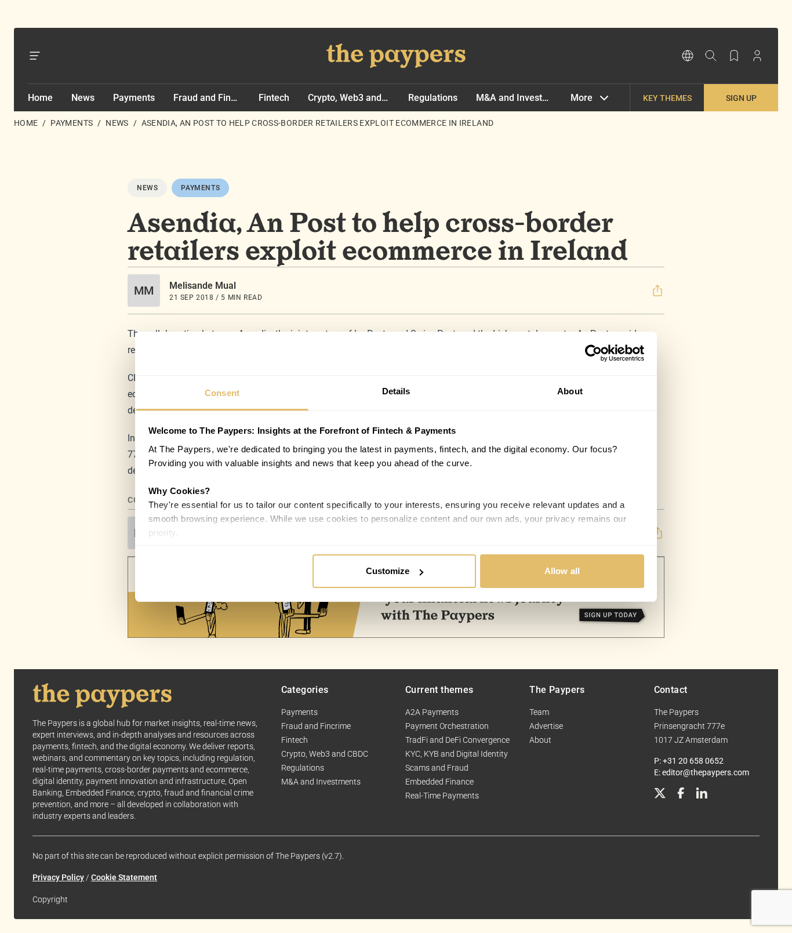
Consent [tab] (222, 393)
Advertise (546, 726)
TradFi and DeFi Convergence (457, 740)
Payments (134, 97)
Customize (388, 571)
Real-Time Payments (442, 795)
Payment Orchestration (447, 726)
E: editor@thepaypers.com (701, 772)
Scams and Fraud (436, 767)
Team (539, 712)
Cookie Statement (124, 877)
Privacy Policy (58, 877)
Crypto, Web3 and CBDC (349, 97)
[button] (657, 290)
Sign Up (741, 98)
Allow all (562, 571)
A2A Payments (432, 712)
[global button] (688, 56)
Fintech (274, 97)
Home (40, 97)
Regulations (432, 97)
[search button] (711, 56)
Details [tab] (396, 391)
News (83, 97)
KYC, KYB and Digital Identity (456, 753)
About (540, 740)
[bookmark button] (734, 56)
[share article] (657, 290)
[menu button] (35, 56)
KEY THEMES (667, 98)
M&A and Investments (514, 97)
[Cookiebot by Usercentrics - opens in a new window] (593, 353)
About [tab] (570, 391)
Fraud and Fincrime (206, 97)
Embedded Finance (439, 781)
